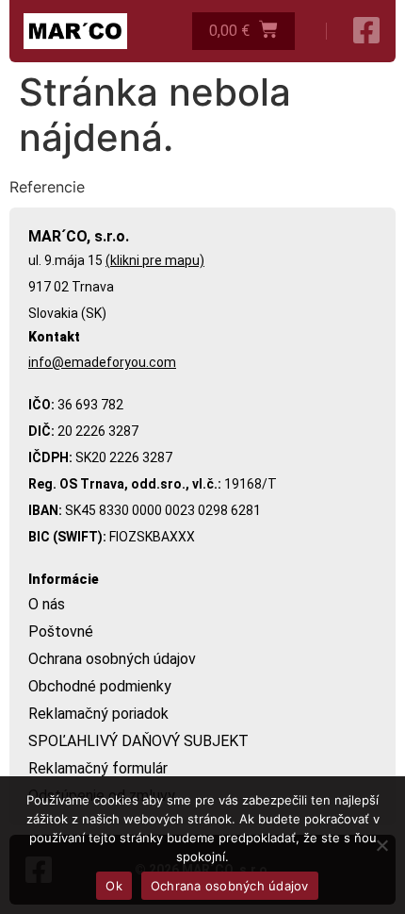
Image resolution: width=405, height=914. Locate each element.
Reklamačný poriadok (98, 714)
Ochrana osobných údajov (112, 659)
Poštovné (60, 631)
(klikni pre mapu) (154, 260)
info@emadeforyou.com (102, 362)
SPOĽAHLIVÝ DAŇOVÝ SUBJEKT (138, 741)
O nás (46, 604)
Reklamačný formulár (98, 768)
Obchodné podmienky (99, 686)
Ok (113, 885)
